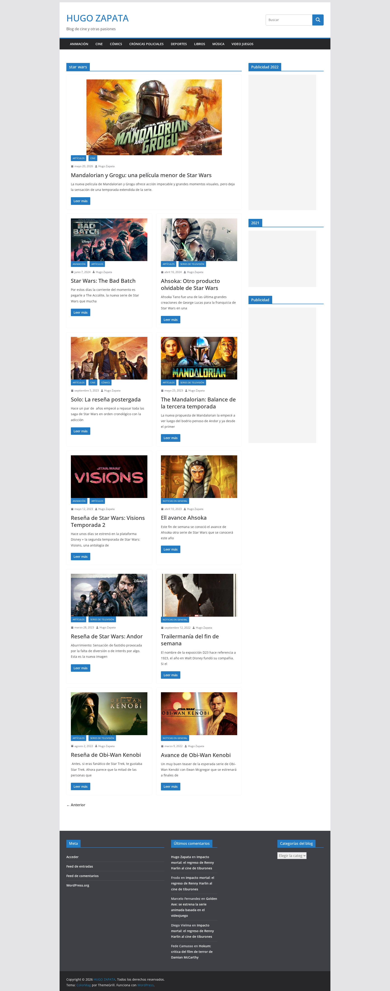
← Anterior (75, 804)
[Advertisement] (282, 142)
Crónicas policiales (146, 44)
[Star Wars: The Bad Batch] (109, 239)
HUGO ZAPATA (97, 18)
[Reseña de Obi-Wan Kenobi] (109, 713)
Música (218, 44)
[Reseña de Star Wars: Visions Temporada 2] (109, 476)
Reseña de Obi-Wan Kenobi (106, 754)
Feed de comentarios (82, 876)
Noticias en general (175, 500)
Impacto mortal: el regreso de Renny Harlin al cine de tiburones (192, 862)
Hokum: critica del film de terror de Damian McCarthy (192, 951)
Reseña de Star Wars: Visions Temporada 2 (108, 521)
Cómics (116, 44)
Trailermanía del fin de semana (190, 639)
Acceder (72, 857)
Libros (199, 44)
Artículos (78, 158)
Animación (79, 44)
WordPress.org (77, 885)
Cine (99, 44)
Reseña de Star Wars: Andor (107, 636)
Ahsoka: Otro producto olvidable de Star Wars (190, 284)
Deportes (179, 44)
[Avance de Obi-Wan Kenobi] (199, 713)
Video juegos (242, 44)
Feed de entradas (79, 866)
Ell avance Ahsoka (184, 517)
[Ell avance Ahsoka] (199, 476)
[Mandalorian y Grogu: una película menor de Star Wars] (154, 117)
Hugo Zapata (106, 166)
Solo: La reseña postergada (106, 399)
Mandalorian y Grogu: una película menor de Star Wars (141, 175)
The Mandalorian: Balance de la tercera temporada (198, 403)
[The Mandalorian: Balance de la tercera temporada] (199, 358)
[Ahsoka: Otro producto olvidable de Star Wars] (199, 239)
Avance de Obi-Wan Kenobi (196, 755)
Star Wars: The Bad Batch (103, 280)
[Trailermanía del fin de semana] (199, 595)
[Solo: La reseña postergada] (109, 358)
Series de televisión (192, 264)
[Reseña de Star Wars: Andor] (109, 595)
